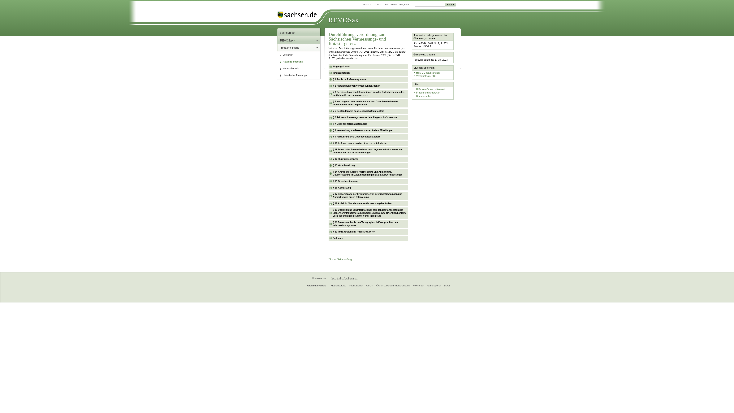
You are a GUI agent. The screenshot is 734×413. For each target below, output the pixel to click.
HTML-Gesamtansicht (428, 72)
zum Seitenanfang (342, 259)
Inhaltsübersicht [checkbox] (341, 73)
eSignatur (404, 4)
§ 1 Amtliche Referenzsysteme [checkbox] (349, 79)
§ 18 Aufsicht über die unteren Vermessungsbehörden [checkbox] (362, 203)
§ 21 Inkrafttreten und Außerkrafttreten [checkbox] (354, 231)
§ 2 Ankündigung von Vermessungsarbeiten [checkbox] (356, 86)
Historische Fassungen (295, 75)
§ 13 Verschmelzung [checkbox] (344, 165)
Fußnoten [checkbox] (338, 238)
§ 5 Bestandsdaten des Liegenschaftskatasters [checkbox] (358, 111)
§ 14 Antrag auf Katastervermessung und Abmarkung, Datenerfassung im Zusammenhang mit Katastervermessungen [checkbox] (367, 173)
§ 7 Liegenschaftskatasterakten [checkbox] (350, 124)
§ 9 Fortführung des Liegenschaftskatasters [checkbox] (357, 136)
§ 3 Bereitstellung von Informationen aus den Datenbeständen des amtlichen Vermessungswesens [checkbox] (368, 94)
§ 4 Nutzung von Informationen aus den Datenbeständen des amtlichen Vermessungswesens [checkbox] (365, 103)
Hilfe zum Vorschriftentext (430, 89)
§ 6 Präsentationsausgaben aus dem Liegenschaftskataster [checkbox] (365, 117)
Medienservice (338, 285)
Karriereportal (434, 285)
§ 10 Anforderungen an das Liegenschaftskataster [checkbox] (360, 143)
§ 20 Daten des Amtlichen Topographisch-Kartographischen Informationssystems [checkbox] (365, 224)
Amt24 (369, 285)
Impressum (391, 4)
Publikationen (356, 285)
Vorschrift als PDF (426, 76)
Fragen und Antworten (428, 92)
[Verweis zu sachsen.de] (298, 14)
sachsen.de (287, 32)
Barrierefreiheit (424, 96)
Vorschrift (288, 54)
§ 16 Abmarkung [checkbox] (342, 187)
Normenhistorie (291, 68)
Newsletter (418, 285)
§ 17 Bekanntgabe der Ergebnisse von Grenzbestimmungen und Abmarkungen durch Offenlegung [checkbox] (367, 195)
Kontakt (378, 4)
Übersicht (367, 4)
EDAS (447, 285)
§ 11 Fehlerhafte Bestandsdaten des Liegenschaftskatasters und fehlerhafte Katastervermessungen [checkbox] (368, 151)
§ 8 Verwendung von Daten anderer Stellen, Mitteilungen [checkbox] (363, 130)
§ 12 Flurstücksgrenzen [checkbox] (345, 159)
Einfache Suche (289, 47)
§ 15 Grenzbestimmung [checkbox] (345, 181)
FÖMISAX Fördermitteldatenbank (393, 285)
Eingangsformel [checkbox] (341, 66)
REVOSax (343, 20)
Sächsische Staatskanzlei (344, 278)
